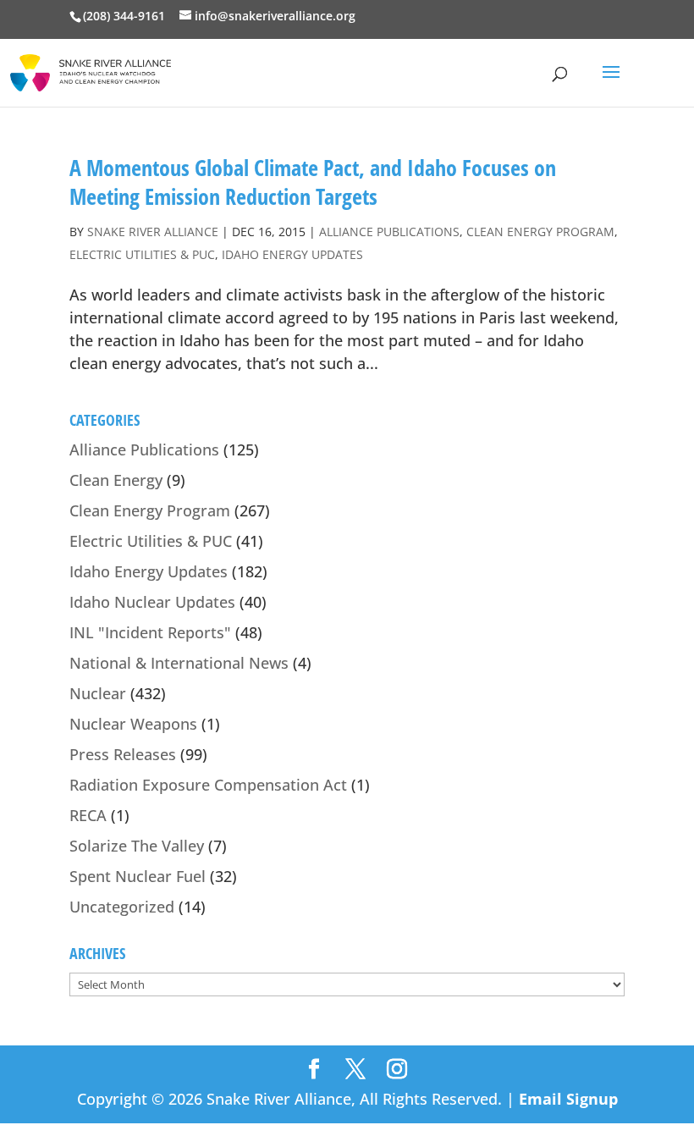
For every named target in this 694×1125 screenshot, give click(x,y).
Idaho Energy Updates (292, 254)
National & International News (179, 663)
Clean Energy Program (540, 231)
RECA (88, 815)
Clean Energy (115, 480)
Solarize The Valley (136, 845)
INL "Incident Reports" (150, 632)
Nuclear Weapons (133, 724)
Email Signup (568, 1099)
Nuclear (97, 693)
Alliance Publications (389, 231)
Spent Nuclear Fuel (137, 876)
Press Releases (122, 754)
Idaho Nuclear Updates (152, 602)
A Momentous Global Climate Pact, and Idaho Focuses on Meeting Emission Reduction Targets (312, 182)
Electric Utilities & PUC (142, 254)
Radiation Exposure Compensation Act (208, 785)
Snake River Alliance (152, 231)
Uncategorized (121, 906)
